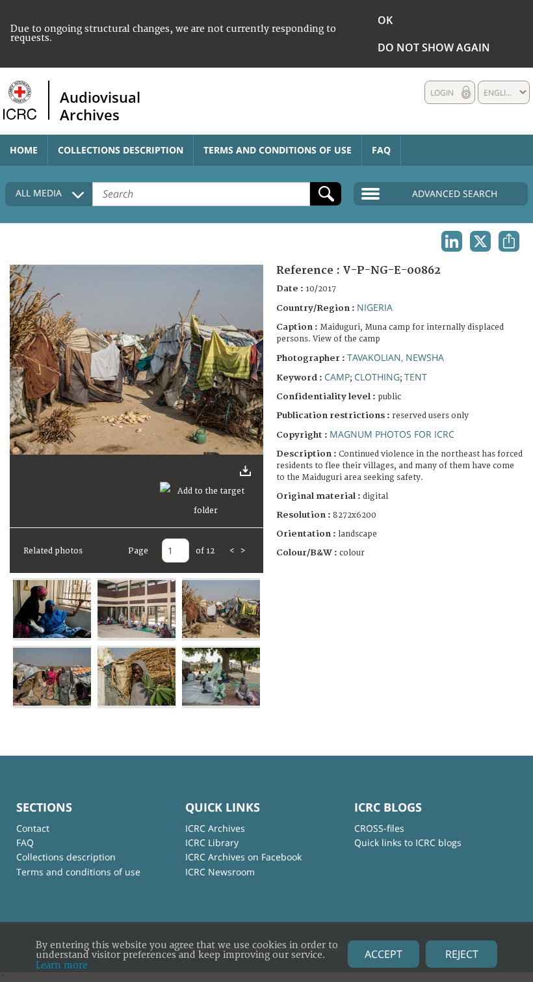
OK (385, 20)
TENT (415, 377)
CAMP (337, 377)
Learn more (62, 965)
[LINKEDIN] (451, 241)
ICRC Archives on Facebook (243, 857)
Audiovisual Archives (100, 105)
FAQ (381, 150)
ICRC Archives (215, 828)
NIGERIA (375, 307)
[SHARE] (509, 241)
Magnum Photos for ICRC (392, 434)
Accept (383, 954)
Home (24, 150)
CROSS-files (379, 828)
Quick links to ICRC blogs (408, 842)
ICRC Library (212, 842)
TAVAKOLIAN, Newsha (395, 357)
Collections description (120, 150)
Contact (32, 828)
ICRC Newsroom (220, 872)
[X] (480, 241)
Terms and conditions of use (277, 150)
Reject (461, 954)
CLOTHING (377, 377)
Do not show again (434, 47)
